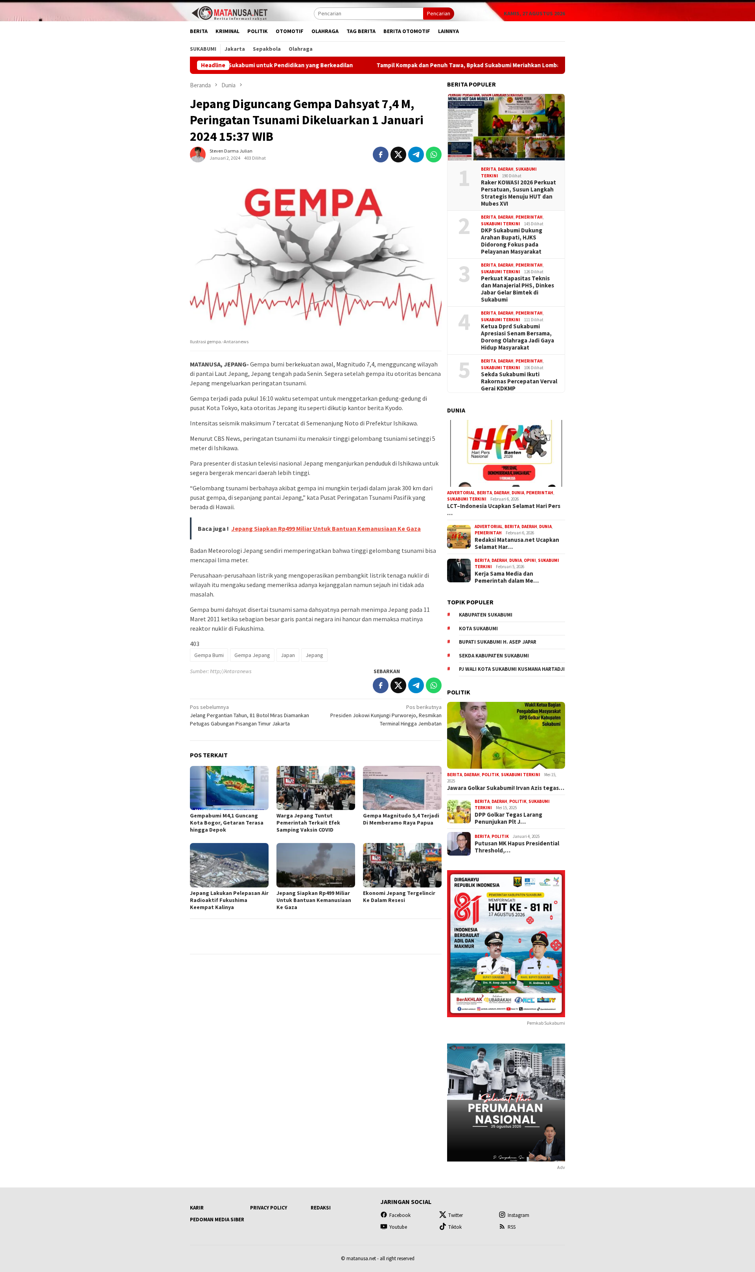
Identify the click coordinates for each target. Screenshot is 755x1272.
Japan (288, 655)
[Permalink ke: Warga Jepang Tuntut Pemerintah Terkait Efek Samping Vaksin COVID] (315, 788)
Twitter (455, 1215)
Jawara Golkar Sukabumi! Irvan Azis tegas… (505, 788)
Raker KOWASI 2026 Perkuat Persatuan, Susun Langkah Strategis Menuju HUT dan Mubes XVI (518, 193)
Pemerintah (529, 217)
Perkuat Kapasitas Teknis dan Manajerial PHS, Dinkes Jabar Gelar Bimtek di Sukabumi (517, 289)
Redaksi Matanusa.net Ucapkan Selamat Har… (517, 543)
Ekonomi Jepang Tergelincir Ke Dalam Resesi (399, 896)
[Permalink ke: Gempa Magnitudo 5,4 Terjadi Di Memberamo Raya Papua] (402, 788)
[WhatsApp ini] (434, 154)
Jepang (314, 655)
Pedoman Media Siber (217, 1219)
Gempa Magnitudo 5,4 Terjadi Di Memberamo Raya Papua (401, 819)
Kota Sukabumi (478, 628)
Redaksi (321, 1207)
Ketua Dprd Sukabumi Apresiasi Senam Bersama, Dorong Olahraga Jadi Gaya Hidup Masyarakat (517, 337)
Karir (197, 1207)
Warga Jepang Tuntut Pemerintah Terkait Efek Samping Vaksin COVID (308, 822)
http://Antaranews (231, 671)
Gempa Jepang (252, 655)
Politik (490, 774)
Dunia (518, 492)
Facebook (400, 1215)
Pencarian (438, 13)
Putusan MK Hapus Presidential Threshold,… (517, 847)
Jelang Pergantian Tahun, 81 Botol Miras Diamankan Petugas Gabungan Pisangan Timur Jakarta (249, 715)
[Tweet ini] (398, 154)
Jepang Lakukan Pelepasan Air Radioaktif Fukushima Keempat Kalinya (229, 900)
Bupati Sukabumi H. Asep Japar (497, 642)
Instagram (518, 1215)
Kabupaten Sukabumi (485, 614)
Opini (530, 560)
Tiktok (455, 1227)
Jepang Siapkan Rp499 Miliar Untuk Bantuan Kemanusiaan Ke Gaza (313, 900)
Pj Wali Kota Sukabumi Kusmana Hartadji (512, 669)
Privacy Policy (268, 1207)
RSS (512, 1227)
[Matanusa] (229, 12)
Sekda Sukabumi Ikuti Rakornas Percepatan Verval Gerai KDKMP (519, 381)
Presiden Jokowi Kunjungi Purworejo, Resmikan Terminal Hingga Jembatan (386, 715)
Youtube (398, 1227)
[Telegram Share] (416, 154)
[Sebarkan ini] (381, 154)
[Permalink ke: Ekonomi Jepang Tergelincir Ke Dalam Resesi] (402, 865)
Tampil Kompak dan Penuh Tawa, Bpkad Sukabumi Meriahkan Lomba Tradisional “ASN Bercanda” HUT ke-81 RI (455, 65)
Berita (488, 169)
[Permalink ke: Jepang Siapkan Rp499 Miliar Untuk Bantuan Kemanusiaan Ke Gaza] (315, 865)
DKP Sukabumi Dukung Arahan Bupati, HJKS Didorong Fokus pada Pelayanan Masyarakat (511, 241)
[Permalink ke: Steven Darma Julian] (198, 154)
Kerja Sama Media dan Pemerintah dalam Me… (507, 577)
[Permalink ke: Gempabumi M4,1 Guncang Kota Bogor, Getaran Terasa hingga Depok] (229, 788)
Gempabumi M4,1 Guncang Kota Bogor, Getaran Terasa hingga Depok (226, 822)
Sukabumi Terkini (500, 223)
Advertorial (461, 492)
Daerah (506, 169)
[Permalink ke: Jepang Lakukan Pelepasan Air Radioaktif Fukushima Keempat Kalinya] (229, 865)
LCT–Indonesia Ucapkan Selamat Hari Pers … (503, 510)
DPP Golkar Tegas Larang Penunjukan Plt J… (508, 818)
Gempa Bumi (209, 655)
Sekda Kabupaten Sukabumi (494, 655)
